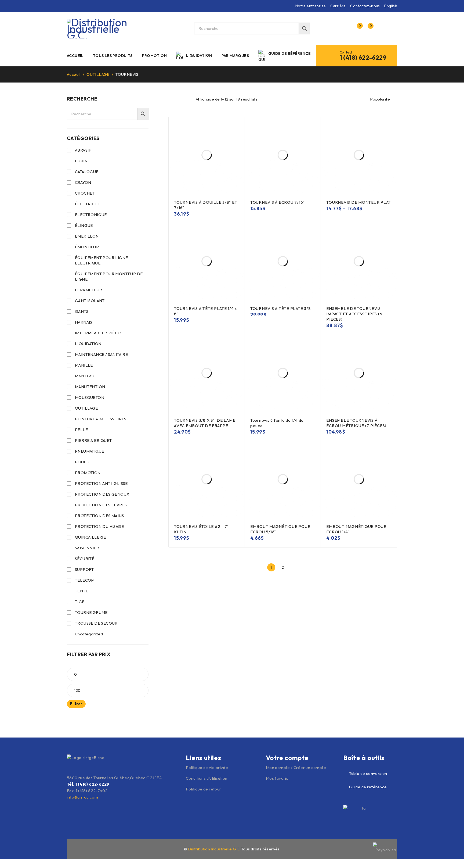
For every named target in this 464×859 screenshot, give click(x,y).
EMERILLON (87, 236)
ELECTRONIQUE (91, 214)
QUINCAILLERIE (90, 537)
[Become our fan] (70, 848)
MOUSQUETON (89, 397)
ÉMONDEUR (87, 246)
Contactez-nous (365, 5)
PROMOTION (88, 472)
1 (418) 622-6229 (363, 57)
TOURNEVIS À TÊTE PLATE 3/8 (280, 308)
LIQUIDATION (88, 343)
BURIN (81, 160)
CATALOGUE (87, 171)
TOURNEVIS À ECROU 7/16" (277, 202)
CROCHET (85, 193)
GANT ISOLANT (90, 300)
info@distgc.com (82, 797)
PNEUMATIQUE (89, 451)
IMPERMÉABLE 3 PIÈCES (98, 332)
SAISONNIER (87, 547)
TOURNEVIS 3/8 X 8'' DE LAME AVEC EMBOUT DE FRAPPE (204, 423)
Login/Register (345, 28)
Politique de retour (203, 789)
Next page (294, 567)
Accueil (74, 74)
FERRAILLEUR (88, 289)
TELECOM (85, 580)
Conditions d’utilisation (206, 778)
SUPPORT (84, 569)
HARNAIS (83, 322)
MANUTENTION (90, 386)
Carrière (338, 5)
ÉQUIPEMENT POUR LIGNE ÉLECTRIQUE (101, 260)
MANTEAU (85, 375)
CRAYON (83, 182)
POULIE (82, 461)
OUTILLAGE (98, 74)
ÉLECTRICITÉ (88, 203)
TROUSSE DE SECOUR (96, 623)
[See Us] (82, 848)
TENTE (81, 590)
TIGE (80, 601)
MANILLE (84, 365)
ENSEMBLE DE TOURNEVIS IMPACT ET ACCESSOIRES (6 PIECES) (354, 314)
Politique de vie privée (207, 767)
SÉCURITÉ (84, 558)
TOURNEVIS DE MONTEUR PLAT (358, 202)
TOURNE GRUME (91, 612)
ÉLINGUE (84, 225)
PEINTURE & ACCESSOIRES (100, 418)
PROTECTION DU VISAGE (99, 526)
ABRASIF (83, 150)
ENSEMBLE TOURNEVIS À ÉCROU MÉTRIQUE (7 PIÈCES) (356, 423)
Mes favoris (277, 778)
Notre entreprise (310, 5)
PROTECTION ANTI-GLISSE (101, 483)
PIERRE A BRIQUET (93, 440)
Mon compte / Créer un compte (296, 767)
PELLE (81, 429)
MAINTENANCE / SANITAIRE (101, 354)
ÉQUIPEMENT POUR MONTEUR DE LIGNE (109, 276)
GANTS (81, 311)
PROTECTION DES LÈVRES (101, 504)
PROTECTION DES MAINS (99, 515)
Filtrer (76, 703)
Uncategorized (89, 633)
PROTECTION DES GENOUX (102, 494)
